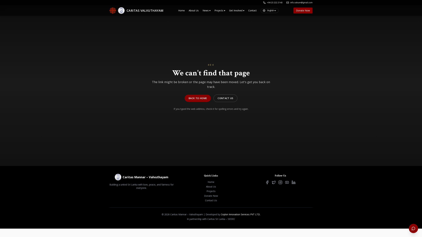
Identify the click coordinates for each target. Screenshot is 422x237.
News (207, 10)
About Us (194, 10)
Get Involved (236, 10)
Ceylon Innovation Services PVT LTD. (240, 214)
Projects (219, 10)
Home (181, 10)
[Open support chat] (413, 228)
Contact (252, 10)
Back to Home (198, 98)
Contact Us (225, 98)
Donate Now (303, 10)
